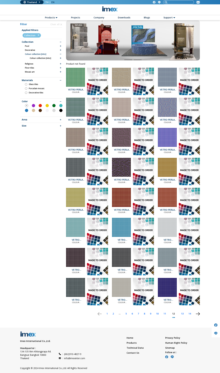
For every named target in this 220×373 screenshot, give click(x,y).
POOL (27, 46)
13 (182, 313)
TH (46, 2)
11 (164, 313)
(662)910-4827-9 (71, 354)
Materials (27, 80)
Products (132, 342)
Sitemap (170, 347)
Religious (29, 64)
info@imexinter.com (73, 358)
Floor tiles (29, 68)
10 (157, 313)
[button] (128, 59)
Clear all (55, 24)
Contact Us (133, 352)
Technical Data (135, 347)
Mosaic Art (30, 72)
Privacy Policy (172, 337)
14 (189, 313)
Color (25, 101)
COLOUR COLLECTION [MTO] (35, 54)
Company (99, 17)
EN (52, 2)
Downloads (124, 17)
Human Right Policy (176, 342)
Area (24, 119)
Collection (30, 35)
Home (130, 337)
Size (24, 125)
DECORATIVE (30, 50)
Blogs (147, 17)
